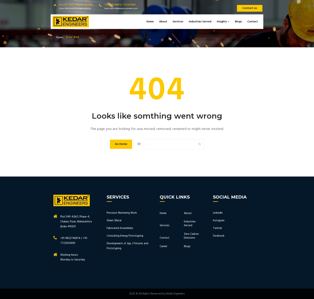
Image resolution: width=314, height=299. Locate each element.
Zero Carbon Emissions (191, 236)
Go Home (121, 144)
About (163, 21)
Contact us (249, 8)
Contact (252, 21)
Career (163, 246)
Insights (222, 21)
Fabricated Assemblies (120, 228)
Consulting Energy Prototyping (125, 236)
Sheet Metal (114, 220)
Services (178, 21)
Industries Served (200, 21)
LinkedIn (218, 213)
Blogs (238, 21)
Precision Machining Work (122, 213)
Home (150, 21)
